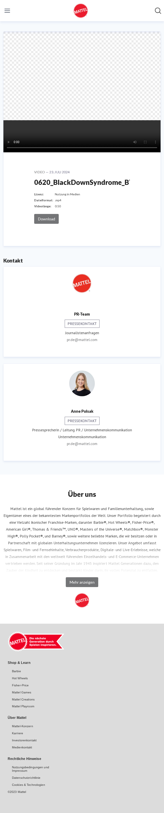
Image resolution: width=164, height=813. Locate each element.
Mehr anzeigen (82, 582)
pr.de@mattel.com (82, 339)
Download (46, 219)
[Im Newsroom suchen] (158, 10)
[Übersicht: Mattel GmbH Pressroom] (81, 11)
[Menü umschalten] (7, 10)
